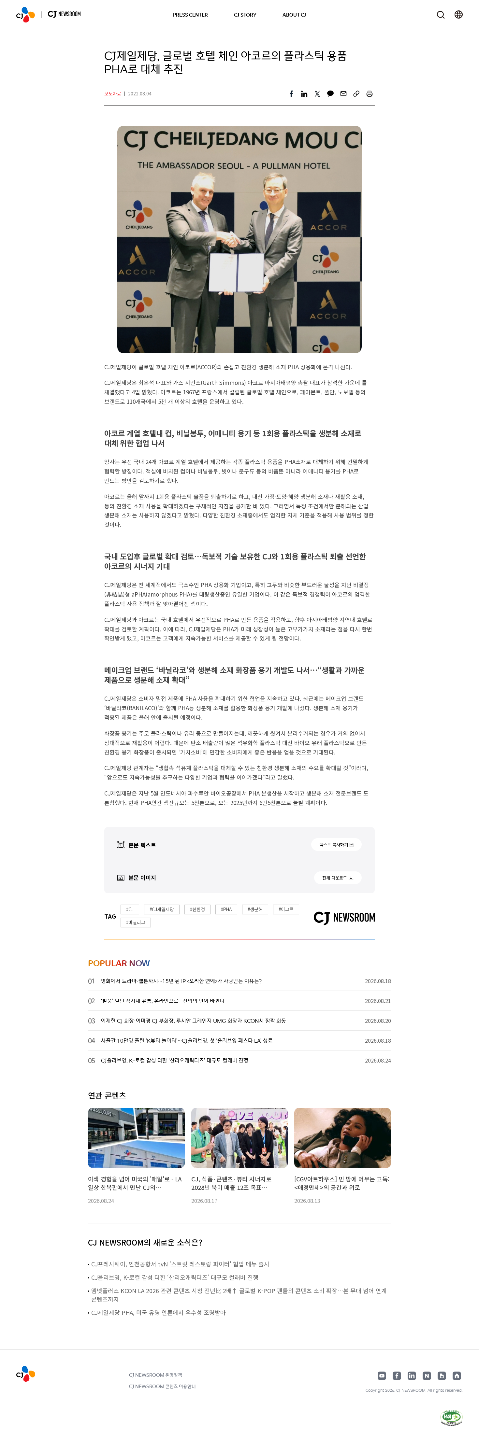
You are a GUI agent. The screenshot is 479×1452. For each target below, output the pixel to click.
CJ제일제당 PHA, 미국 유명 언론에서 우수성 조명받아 (158, 1312)
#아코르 (286, 909)
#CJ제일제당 (162, 909)
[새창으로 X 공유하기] (317, 94)
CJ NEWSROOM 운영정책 (155, 1375)
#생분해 (255, 909)
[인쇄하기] (369, 94)
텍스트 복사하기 (333, 844)
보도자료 (112, 93)
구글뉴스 (442, 1376)
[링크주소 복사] (356, 94)
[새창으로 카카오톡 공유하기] (330, 94)
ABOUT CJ (294, 14)
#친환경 (197, 909)
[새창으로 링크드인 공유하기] (304, 94)
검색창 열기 (441, 15)
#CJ (130, 909)
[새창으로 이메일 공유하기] (343, 94)
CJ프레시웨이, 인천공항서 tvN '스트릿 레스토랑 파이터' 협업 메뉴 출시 (180, 1264)
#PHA (226, 909)
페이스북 (397, 1376)
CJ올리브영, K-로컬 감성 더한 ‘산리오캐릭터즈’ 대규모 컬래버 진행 (174, 1277)
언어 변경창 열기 (459, 14)
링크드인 (412, 1376)
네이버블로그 (427, 1376)
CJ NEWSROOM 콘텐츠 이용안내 (162, 1386)
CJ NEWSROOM (25, 14)
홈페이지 (457, 1376)
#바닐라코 (135, 922)
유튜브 (382, 1376)
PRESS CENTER (190, 14)
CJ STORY (245, 14)
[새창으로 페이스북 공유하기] (291, 94)
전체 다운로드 (334, 878)
